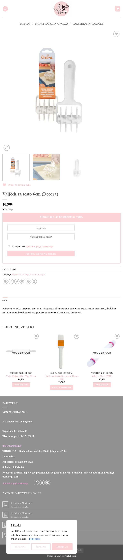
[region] (41, 537)
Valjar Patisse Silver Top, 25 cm (21, 376)
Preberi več (21, 384)
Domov (25, 23)
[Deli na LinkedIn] (34, 281)
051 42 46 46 (20, 431)
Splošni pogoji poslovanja (15, 483)
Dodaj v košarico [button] (61, 387)
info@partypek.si (11, 445)
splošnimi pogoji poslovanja (39, 246)
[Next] (114, 91)
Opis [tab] (4, 300)
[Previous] (9, 91)
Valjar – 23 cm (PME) (102, 376)
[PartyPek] (61, 9)
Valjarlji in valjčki (87, 23)
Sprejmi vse (62, 546)
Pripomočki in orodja (51, 23)
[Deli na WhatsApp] (5, 281)
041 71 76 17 (27, 436)
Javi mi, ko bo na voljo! (41, 254)
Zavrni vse (41, 546)
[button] (5, 8)
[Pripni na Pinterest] (28, 281)
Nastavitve (20, 546)
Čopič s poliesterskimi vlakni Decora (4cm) (61, 377)
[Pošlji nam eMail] (47, 482)
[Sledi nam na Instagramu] (42, 482)
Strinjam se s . (33, 246)
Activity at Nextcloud (21, 502)
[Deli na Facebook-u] (11, 281)
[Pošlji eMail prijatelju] (22, 281)
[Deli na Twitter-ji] (17, 281)
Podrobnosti (34, 538)
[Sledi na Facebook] (36, 482)
